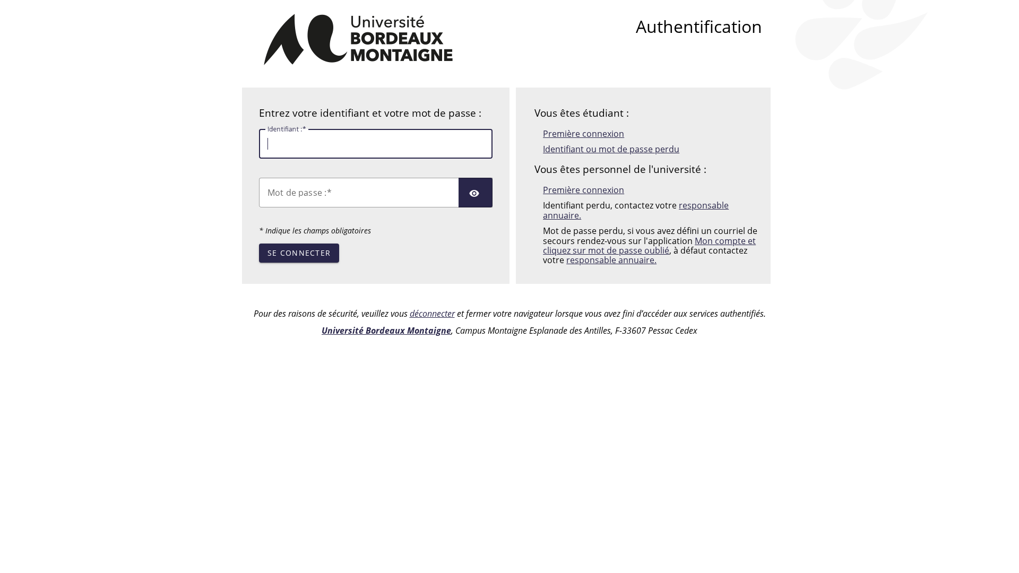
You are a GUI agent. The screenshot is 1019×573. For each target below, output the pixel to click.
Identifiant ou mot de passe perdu (611, 149)
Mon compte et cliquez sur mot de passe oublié (649, 245)
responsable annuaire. (611, 260)
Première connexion (583, 134)
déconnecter (432, 313)
